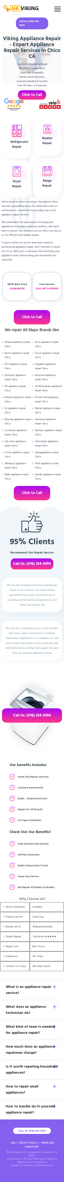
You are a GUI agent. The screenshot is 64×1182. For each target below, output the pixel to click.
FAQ (13, 1143)
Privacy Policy (28, 1143)
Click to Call (32, 95)
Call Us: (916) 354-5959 (29, 23)
